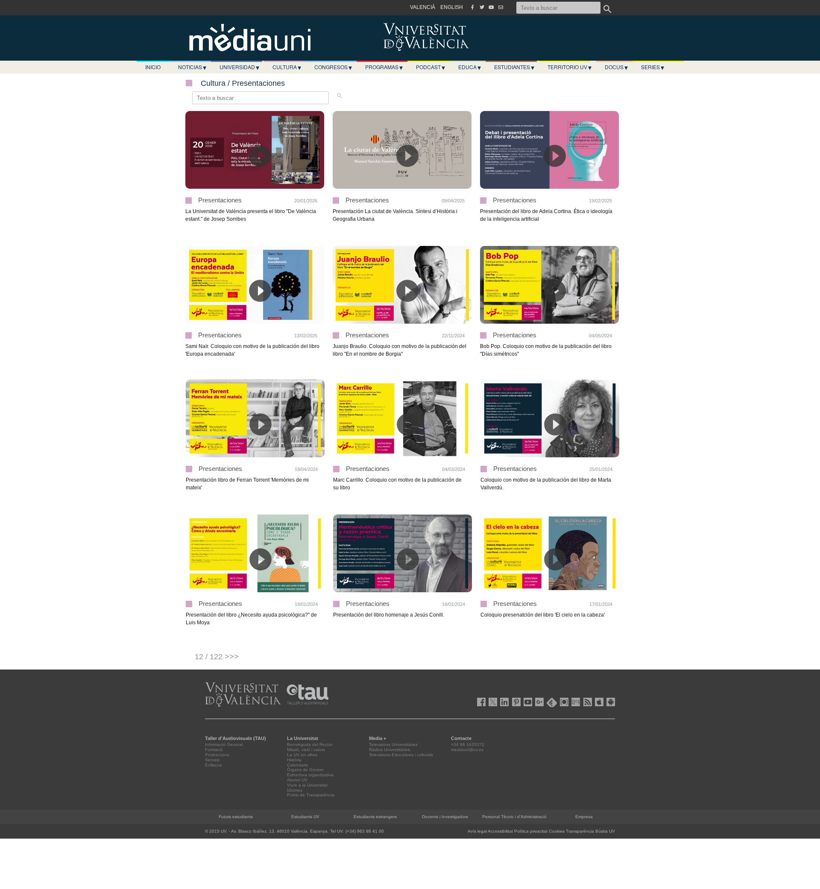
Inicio (153, 66)
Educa (469, 67)
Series (652, 67)
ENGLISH (451, 7)
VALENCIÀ (422, 7)
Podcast (430, 67)
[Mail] (501, 7)
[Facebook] (472, 7)
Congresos (333, 67)
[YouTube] (491, 7)
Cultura (286, 67)
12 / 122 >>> (217, 656)
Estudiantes (514, 67)
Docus (616, 67)
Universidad (239, 67)
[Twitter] (482, 7)
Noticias (192, 67)
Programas (384, 67)
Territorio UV (570, 67)
